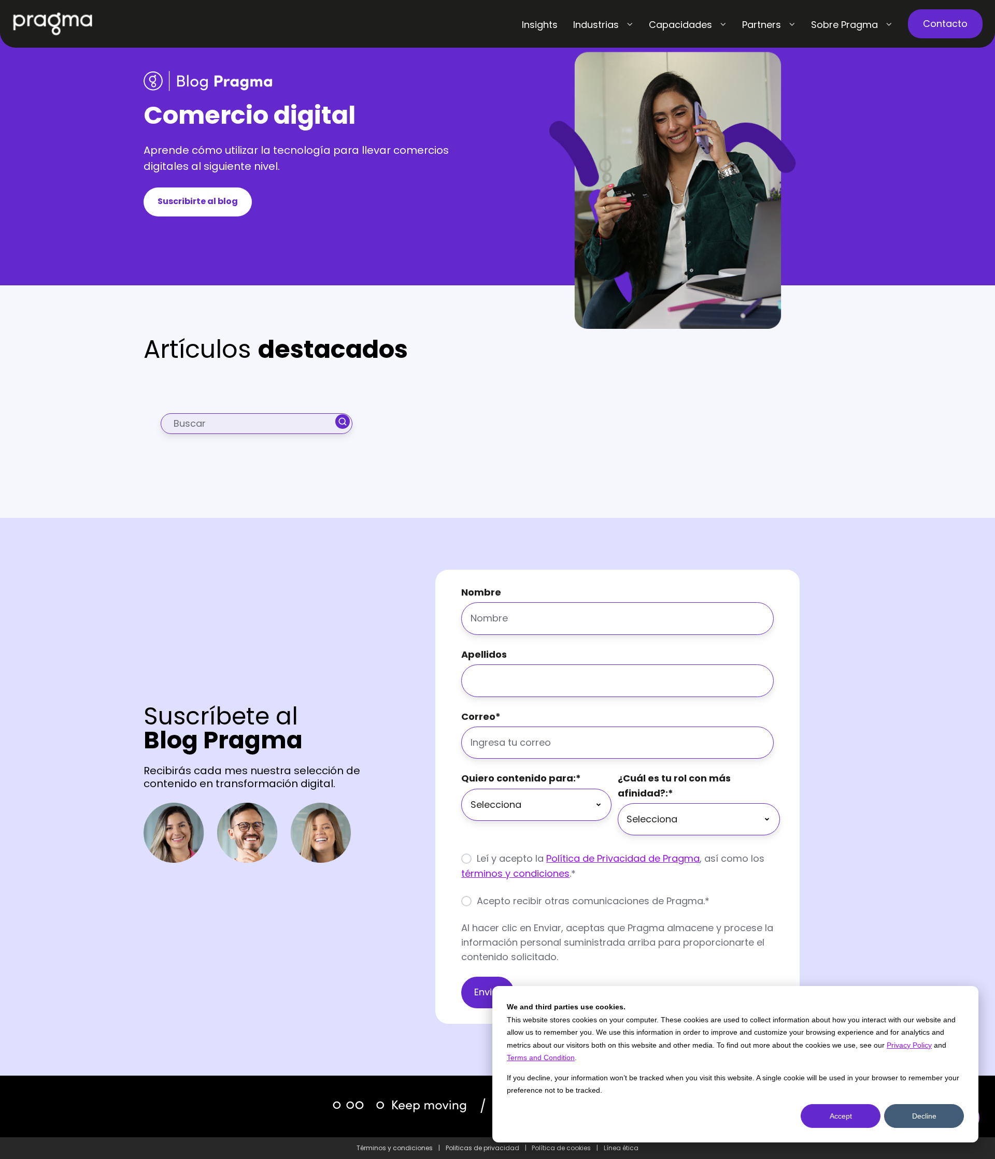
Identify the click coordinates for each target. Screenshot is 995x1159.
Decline (924, 1116)
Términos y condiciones (395, 1147)
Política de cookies (561, 1147)
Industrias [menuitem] (596, 24)
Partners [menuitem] (761, 24)
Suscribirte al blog (198, 201)
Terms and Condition (541, 1057)
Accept (841, 1116)
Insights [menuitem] (540, 24)
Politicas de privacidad (482, 1147)
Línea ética (621, 1147)
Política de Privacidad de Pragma (623, 858)
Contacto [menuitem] (945, 23)
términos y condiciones (515, 873)
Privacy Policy (909, 1045)
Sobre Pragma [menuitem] (844, 24)
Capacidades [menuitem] (680, 24)
